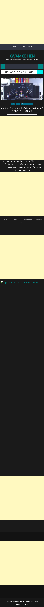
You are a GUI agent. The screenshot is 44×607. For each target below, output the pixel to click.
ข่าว (18, 104)
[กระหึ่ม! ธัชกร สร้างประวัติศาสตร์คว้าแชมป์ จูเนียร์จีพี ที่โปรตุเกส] (22, 89)
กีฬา (13, 104)
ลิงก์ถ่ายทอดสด (27, 104)
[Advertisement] (22, 22)
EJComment (27, 220)
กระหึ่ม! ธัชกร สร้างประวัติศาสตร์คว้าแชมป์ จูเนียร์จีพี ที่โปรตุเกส (22, 109)
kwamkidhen (22, 56)
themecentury (22, 604)
